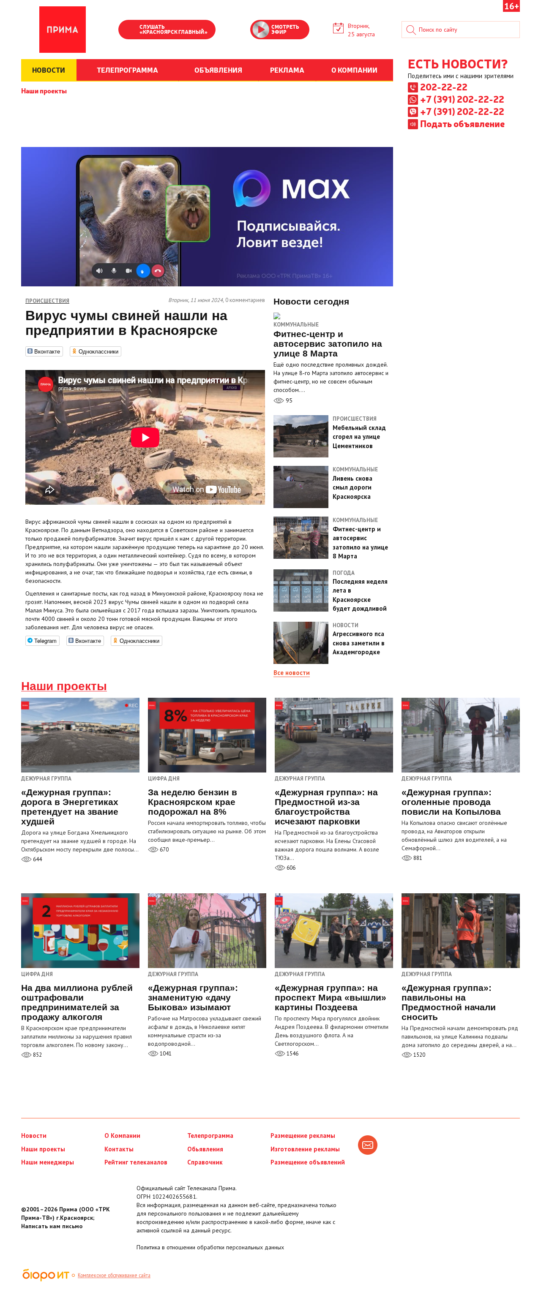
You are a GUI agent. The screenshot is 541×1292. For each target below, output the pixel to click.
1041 (165, 1053)
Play (128, 30)
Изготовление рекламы (305, 1149)
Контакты (119, 1149)
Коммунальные (296, 324)
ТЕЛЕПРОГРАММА (127, 69)
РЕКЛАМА (287, 69)
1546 (291, 1053)
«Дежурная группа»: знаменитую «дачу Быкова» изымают (193, 997)
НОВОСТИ (48, 69)
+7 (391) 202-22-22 (462, 99)
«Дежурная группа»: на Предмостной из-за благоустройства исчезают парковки (326, 806)
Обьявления (205, 1149)
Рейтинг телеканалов (135, 1162)
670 (163, 849)
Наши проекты (44, 90)
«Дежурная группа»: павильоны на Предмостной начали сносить (449, 1002)
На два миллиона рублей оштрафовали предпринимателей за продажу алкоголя (77, 1002)
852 (37, 1054)
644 (37, 859)
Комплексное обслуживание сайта (114, 1275)
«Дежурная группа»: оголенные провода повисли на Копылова (451, 801)
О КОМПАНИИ (354, 69)
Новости (33, 1136)
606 (290, 867)
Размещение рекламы (302, 1136)
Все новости (291, 673)
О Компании (122, 1136)
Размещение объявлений (307, 1162)
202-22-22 (443, 87)
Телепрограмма (210, 1136)
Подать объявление (462, 123)
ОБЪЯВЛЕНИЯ (218, 69)
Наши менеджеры (47, 1162)
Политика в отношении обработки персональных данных (210, 1247)
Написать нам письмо (51, 1226)
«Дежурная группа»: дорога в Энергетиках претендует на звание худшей (69, 806)
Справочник (205, 1162)
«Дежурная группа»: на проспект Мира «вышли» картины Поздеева (330, 997)
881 (417, 858)
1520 (418, 1054)
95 (288, 400)
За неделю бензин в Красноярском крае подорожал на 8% (192, 801)
